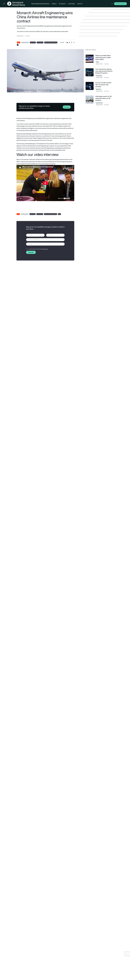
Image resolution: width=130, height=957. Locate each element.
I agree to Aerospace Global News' (38, 249)
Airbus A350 (32, 42)
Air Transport (62, 4)
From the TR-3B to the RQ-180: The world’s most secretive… (103, 85)
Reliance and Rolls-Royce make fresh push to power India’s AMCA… (103, 57)
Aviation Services (25, 42)
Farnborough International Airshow (40, 4)
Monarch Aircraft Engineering (51, 42)
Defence (54, 4)
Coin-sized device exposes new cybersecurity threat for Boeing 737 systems (104, 71)
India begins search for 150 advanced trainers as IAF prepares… (103, 98)
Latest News (71, 4)
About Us (79, 4)
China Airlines (40, 42)
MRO (59, 214)
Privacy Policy (45, 249)
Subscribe (66, 107)
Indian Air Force (99, 102)
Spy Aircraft (98, 89)
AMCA (97, 62)
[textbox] (44, 244)
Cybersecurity (99, 75)
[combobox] (45, 244)
